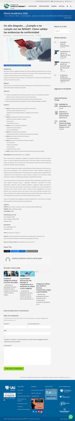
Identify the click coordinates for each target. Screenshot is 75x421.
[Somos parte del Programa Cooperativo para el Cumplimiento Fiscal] (64, 412)
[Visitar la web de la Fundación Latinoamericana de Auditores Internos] (65, 398)
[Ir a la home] (9, 390)
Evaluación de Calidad (37, 390)
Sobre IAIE (20, 390)
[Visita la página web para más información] (51, 399)
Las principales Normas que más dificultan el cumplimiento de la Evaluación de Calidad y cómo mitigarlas (27, 283)
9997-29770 (47, 1)
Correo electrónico (34, 324)
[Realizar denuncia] (10, 396)
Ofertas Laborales (36, 393)
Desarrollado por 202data (66, 418)
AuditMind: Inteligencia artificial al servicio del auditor (11, 280)
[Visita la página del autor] (7, 259)
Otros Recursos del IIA (24, 396)
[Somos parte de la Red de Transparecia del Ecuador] (64, 407)
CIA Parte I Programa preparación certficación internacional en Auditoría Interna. (45, 377)
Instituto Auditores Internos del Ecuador (24, 35)
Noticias (20, 393)
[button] (67, 6)
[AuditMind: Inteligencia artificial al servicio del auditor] (11, 273)
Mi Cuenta (69, 1)
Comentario (8, 345)
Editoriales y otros (23, 403)
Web (5, 330)
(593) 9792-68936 (40, 1)
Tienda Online (35, 396)
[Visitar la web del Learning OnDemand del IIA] (37, 408)
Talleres (39, 35)
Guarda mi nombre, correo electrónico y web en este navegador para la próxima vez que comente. (26, 340)
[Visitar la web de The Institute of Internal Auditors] (65, 392)
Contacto (20, 406)
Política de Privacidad (23, 409)
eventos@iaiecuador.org (58, 1)
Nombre (7, 324)
